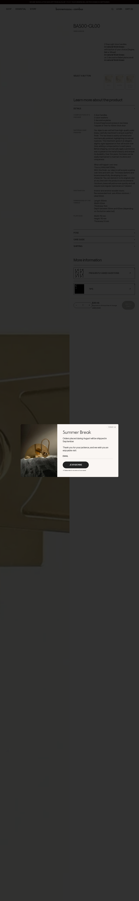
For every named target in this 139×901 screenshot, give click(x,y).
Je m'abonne (76, 464)
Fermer (110, 427)
